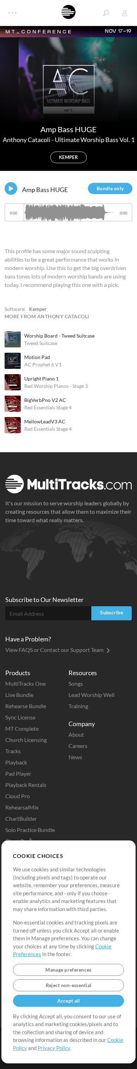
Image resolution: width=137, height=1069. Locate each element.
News (75, 757)
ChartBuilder (21, 818)
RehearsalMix (22, 807)
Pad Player (18, 773)
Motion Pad (37, 357)
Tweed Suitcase (40, 343)
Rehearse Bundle (25, 706)
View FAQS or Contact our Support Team (55, 649)
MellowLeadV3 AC (44, 421)
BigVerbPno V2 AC (45, 400)
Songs (75, 683)
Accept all (68, 1001)
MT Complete (22, 728)
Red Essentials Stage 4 (48, 407)
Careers (77, 745)
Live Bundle (19, 694)
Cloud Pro (17, 796)
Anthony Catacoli (27, 139)
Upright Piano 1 (41, 379)
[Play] (11, 188)
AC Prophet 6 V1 (42, 364)
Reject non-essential (69, 985)
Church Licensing (26, 739)
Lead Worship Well (91, 694)
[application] (68, 215)
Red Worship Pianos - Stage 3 (56, 386)
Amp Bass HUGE (45, 189)
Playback (16, 762)
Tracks (13, 751)
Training (78, 706)
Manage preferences (68, 970)
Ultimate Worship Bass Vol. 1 (95, 139)
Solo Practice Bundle (30, 829)
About (76, 734)
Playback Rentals (25, 784)
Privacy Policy (54, 1048)
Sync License (20, 717)
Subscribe (111, 612)
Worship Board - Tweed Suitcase (59, 336)
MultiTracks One (25, 683)
